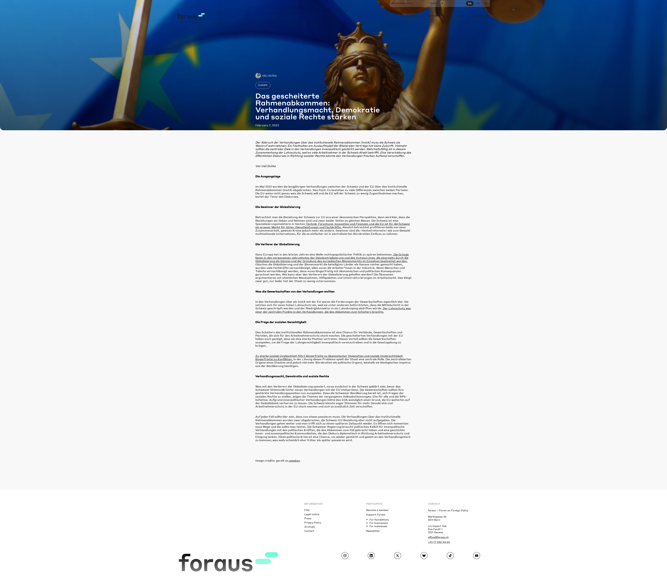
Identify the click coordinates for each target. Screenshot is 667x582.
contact (434, 503)
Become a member (377, 509)
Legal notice (311, 514)
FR (478, 3)
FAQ (307, 509)
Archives (309, 526)
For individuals (378, 526)
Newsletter (373, 530)
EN (469, 3)
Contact (309, 530)
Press (307, 518)
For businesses (378, 522)
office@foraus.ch (438, 537)
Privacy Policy (312, 522)
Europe (262, 85)
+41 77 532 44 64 (439, 541)
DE (486, 3)
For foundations (379, 519)
